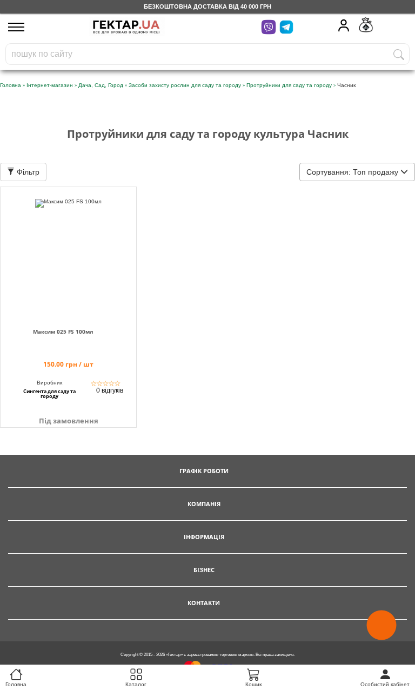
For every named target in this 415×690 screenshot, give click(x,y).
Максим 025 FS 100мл (63, 331)
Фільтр (27, 172)
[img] (68, 251)
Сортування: (352, 172)
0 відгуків (109, 390)
